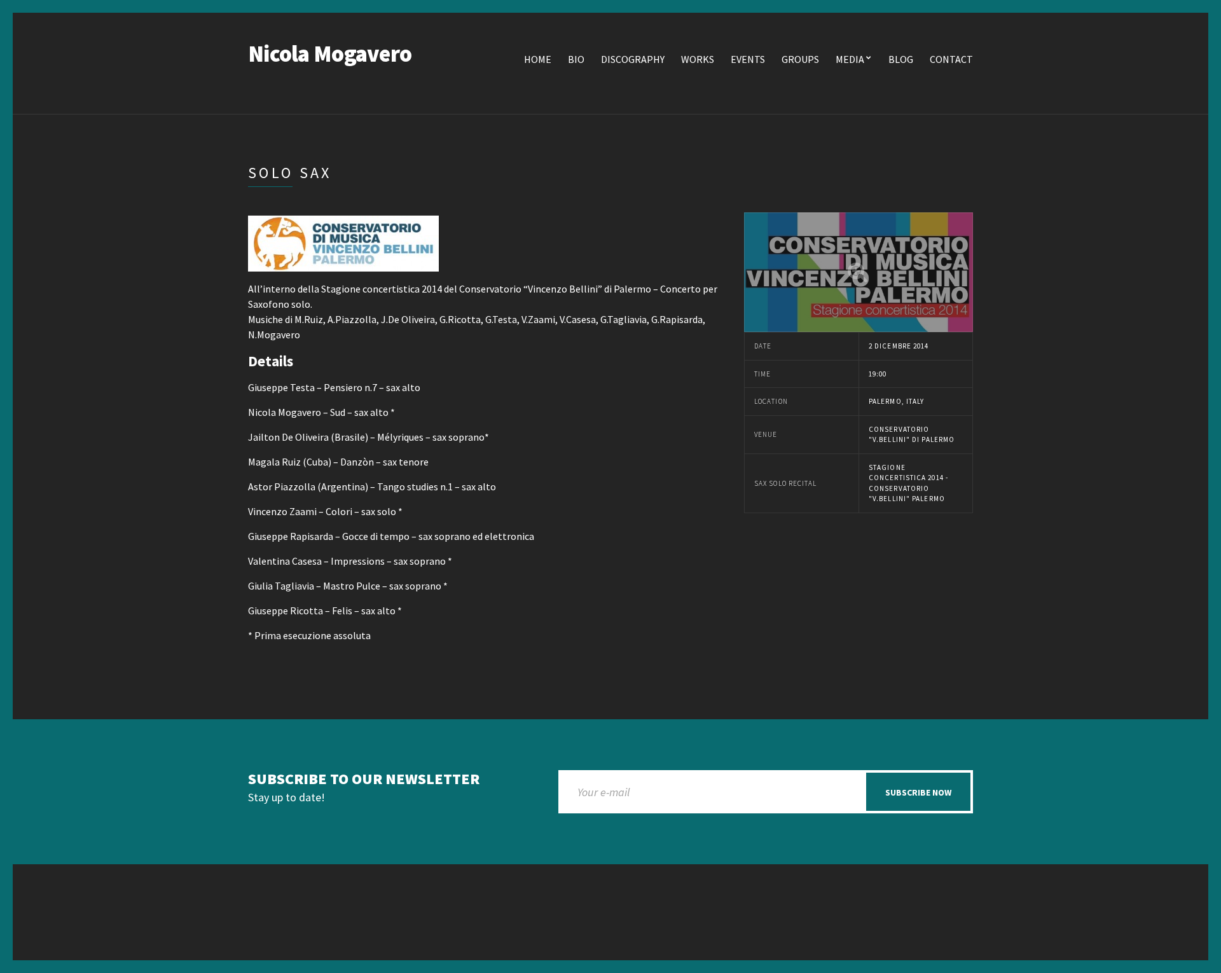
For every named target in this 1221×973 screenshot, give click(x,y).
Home (537, 59)
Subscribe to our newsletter (363, 779)
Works (697, 59)
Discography (633, 59)
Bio (576, 59)
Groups (800, 59)
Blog (900, 59)
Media (850, 59)
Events (748, 59)
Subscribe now (918, 792)
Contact (951, 59)
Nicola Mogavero (329, 53)
